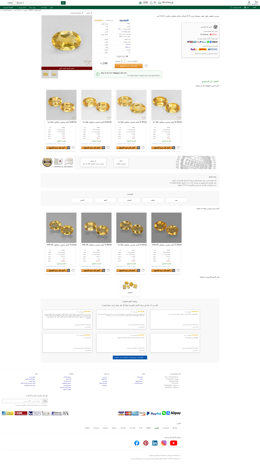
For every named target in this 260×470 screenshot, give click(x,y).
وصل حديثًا (32, 7)
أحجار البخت (32, 381)
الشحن (82, 200)
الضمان (129, 200)
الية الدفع (68, 379)
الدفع (105, 200)
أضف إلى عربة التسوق (128, 66)
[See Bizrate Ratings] (124, 20)
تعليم (51, 7)
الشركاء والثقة (103, 383)
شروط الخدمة (67, 385)
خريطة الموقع (139, 381)
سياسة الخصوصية (66, 383)
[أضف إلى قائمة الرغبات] (146, 65)
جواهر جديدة (32, 377)
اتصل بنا (105, 381)
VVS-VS (128, 44)
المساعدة (43, 7)
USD (254, 7)
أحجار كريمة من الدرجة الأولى (27, 383)
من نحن (105, 377)
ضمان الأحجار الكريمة (65, 387)
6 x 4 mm (124, 31)
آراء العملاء (104, 379)
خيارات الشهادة (121, 56)
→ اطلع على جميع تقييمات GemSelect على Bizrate (130, 357)
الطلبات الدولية (67, 389)
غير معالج (127, 47)
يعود (176, 200)
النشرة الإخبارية (138, 383)
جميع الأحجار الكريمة (30, 379)
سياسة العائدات (67, 377)
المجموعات (139, 377)
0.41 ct (120, 29)
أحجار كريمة (21, 7)
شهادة (153, 200)
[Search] (63, 3)
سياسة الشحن (67, 381)
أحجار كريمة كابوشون (29, 385)
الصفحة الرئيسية (8, 7)
